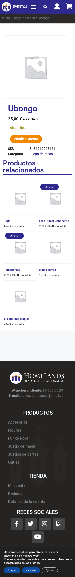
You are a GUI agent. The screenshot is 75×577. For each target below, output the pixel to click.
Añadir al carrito (26, 139)
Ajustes (50, 570)
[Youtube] (38, 537)
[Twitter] (31, 524)
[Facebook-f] (17, 524)
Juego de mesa (24, 18)
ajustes (34, 563)
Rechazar (31, 570)
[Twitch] (59, 524)
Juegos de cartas (23, 454)
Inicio (6, 18)
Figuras (14, 430)
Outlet (13, 462)
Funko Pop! (18, 438)
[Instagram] (45, 524)
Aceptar (12, 570)
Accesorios (18, 422)
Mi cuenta (17, 485)
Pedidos (15, 493)
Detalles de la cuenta (26, 501)
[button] (34, 7)
